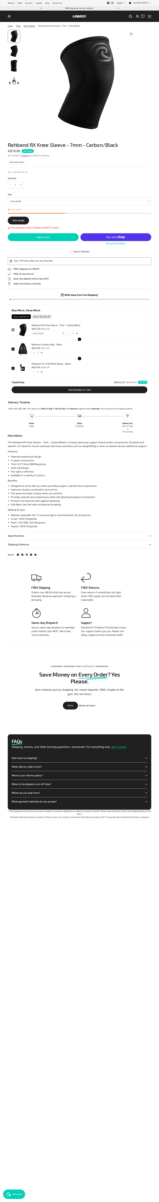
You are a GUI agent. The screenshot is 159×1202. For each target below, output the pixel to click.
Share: (11, 555)
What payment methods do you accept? (34, 801)
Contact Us (57, 3)
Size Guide (18, 220)
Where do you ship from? (26, 792)
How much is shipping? (24, 758)
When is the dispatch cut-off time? (31, 784)
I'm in (70, 705)
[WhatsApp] (31, 555)
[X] (22, 555)
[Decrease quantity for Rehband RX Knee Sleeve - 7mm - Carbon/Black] (10, 185)
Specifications (16, 535)
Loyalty (39, 3)
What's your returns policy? (27, 775)
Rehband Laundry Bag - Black (47, 344)
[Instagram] (112, 3)
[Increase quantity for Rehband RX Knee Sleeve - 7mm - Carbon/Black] (20, 185)
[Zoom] (131, 34)
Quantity (12, 178)
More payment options (116, 243)
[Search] (130, 16)
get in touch (118, 746)
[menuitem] (12, 3)
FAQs (20, 3)
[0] (148, 16)
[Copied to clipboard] (35, 555)
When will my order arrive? (27, 766)
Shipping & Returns (18, 544)
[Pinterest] (27, 555)
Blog (47, 3)
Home (10, 26)
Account (28, 3)
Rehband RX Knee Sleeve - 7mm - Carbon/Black (56, 325)
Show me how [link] (86, 705)
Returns (11, 3)
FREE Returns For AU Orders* (65, 8)
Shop (18, 26)
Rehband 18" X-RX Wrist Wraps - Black (51, 363)
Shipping (25, 155)
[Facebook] (108, 3)
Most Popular (29, 26)
